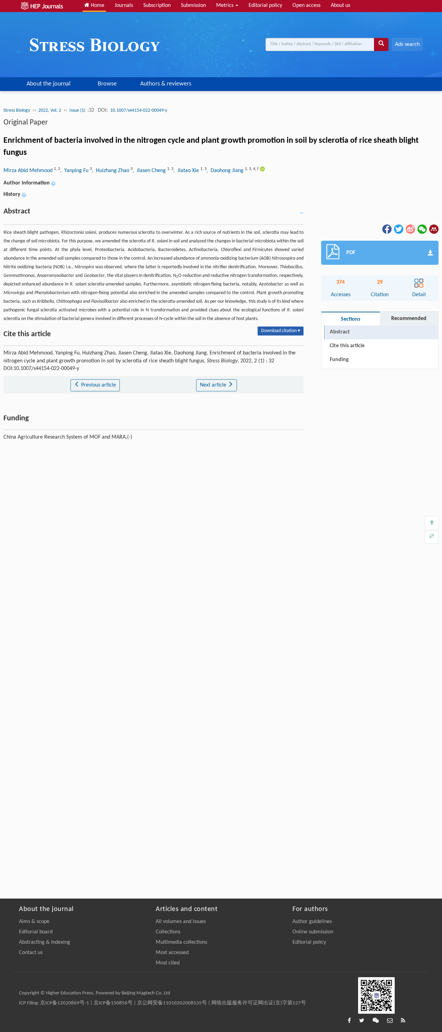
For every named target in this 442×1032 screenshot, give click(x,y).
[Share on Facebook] (386, 229)
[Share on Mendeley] (433, 229)
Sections (350, 319)
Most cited (168, 963)
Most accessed (172, 952)
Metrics (225, 5)
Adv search (407, 44)
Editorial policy (265, 5)
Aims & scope (34, 921)
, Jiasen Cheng (150, 170)
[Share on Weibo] (410, 229)
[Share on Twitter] (398, 229)
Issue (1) (77, 110)
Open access (306, 5)
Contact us (30, 952)
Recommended (408, 318)
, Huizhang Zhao (111, 170)
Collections (168, 932)
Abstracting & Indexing (44, 942)
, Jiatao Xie (186, 170)
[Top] (432, 523)
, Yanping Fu (75, 170)
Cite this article (347, 346)
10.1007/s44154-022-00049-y (138, 110)
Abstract (340, 332)
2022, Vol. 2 (49, 110)
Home (96, 5)
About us (340, 5)
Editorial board (35, 932)
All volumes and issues (181, 921)
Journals (124, 5)
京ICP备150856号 (113, 1003)
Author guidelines (312, 921)
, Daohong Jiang (225, 170)
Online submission (312, 932)
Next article (214, 385)
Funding (339, 359)
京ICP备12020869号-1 (64, 1003)
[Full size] (432, 537)
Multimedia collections (181, 942)
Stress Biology (16, 110)
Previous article (98, 385)
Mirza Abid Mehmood (28, 170)
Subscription (157, 5)
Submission (193, 5)
